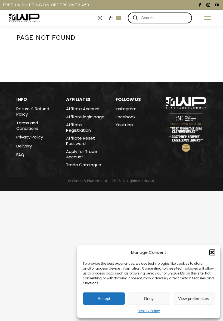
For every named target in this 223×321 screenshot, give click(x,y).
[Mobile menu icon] (208, 18)
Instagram (126, 109)
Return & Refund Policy (32, 111)
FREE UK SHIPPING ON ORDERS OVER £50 (46, 4)
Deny (149, 298)
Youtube (124, 125)
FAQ (20, 155)
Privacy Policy (149, 310)
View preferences (193, 298)
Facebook (125, 117)
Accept (104, 298)
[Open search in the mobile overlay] (160, 17)
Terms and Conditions (27, 125)
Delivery (24, 146)
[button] (212, 252)
